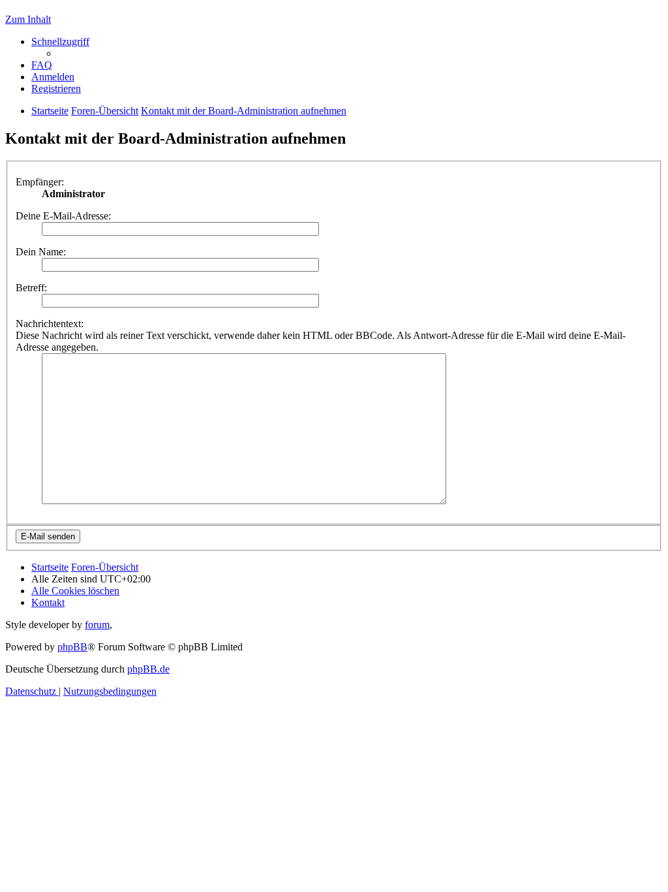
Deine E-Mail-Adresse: (63, 215)
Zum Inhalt (28, 19)
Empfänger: (40, 181)
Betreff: (31, 287)
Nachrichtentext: (50, 323)
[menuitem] (41, 65)
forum (97, 624)
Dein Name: (41, 251)
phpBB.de (148, 669)
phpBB (72, 646)
